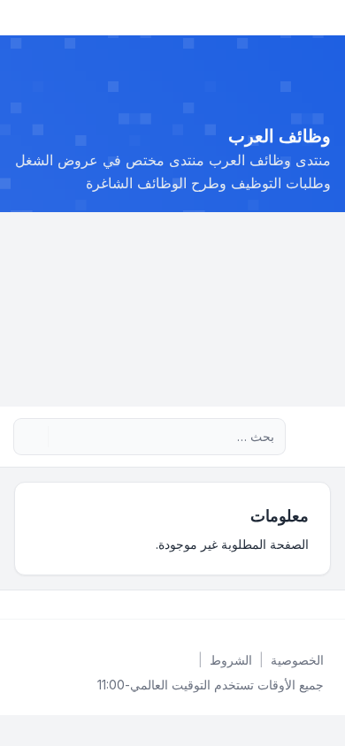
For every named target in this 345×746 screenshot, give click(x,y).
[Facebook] (327, 604)
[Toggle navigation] (21, 18)
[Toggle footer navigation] (21, 605)
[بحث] (64, 437)
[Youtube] (299, 604)
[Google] (284, 604)
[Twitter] (313, 604)
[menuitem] (297, 660)
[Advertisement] (172, 309)
